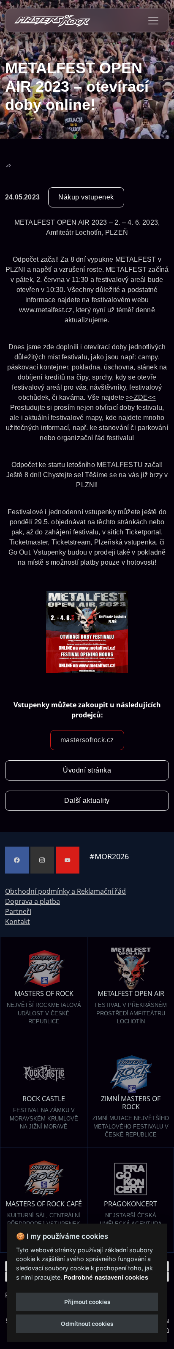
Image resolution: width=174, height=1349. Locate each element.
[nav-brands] (52, 20)
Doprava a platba (32, 901)
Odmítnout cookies (87, 1323)
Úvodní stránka (87, 770)
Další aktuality (87, 800)
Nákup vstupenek (86, 197)
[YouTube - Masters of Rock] (67, 860)
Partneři (18, 911)
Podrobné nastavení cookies (106, 1277)
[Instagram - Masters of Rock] (42, 860)
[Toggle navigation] (153, 21)
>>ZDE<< (140, 397)
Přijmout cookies (87, 1302)
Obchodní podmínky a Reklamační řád (65, 891)
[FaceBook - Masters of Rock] (17, 860)
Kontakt (17, 921)
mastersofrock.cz (87, 740)
